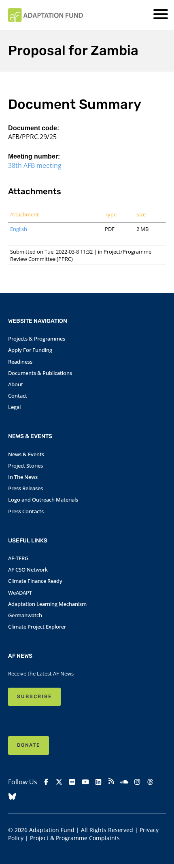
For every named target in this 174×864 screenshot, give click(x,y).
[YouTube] (85, 782)
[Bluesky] (12, 796)
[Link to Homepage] (45, 15)
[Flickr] (72, 782)
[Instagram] (137, 782)
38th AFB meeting (35, 165)
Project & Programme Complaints (75, 838)
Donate (28, 745)
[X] (59, 782)
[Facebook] (46, 782)
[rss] (111, 782)
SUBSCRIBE (34, 696)
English (18, 229)
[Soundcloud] (124, 782)
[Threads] (150, 782)
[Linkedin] (98, 782)
